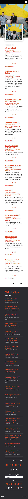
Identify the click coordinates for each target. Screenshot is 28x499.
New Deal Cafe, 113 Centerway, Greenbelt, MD (13, 264)
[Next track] (22, 487)
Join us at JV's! (8, 190)
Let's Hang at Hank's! (10, 48)
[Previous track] (20, 487)
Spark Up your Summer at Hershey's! (12, 72)
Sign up (14, 480)
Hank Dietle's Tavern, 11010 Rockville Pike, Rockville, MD (13, 52)
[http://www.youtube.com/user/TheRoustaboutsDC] (17, 470)
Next (21, 283)
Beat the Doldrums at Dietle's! (12, 215)
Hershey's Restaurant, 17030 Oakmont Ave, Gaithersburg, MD (12, 77)
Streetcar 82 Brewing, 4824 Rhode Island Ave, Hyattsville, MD (13, 127)
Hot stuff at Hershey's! (11, 237)
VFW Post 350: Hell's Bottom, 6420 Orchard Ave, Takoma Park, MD (12, 103)
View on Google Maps (9, 66)
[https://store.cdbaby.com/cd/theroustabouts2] (14, 470)
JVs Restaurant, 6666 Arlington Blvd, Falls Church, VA (12, 194)
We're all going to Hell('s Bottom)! (13, 99)
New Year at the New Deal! (12, 260)
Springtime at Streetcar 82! (12, 123)
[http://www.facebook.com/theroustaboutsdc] (11, 470)
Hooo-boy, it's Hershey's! (11, 146)
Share (14, 63)
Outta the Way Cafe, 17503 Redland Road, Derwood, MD (13, 170)
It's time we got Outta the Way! (13, 166)
